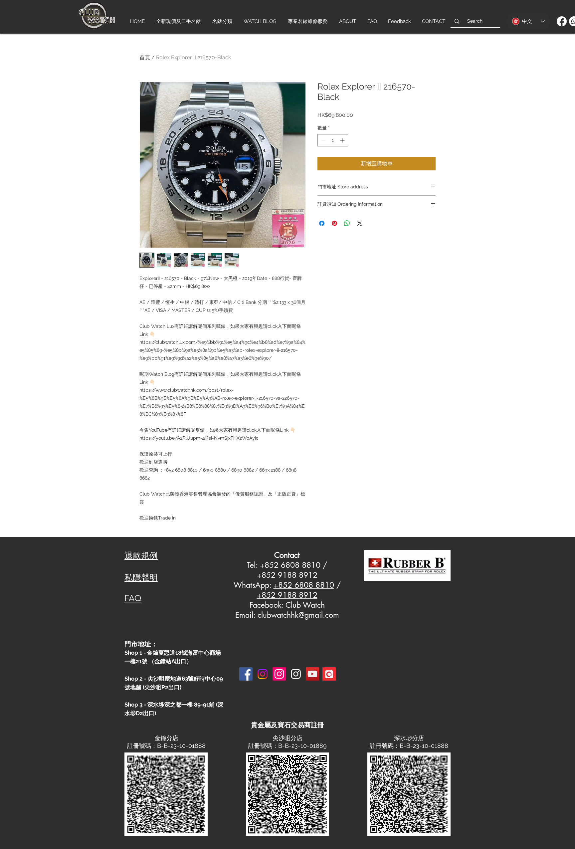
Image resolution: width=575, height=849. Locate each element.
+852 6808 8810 (304, 585)
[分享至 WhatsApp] (347, 223)
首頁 (144, 57)
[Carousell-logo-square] (329, 674)
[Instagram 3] (295, 674)
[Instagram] (262, 674)
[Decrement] (322, 140)
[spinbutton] (333, 140)
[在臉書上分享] (322, 223)
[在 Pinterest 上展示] (334, 223)
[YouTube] (312, 674)
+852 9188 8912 (287, 595)
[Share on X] (360, 223)
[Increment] (343, 140)
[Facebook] (562, 21)
